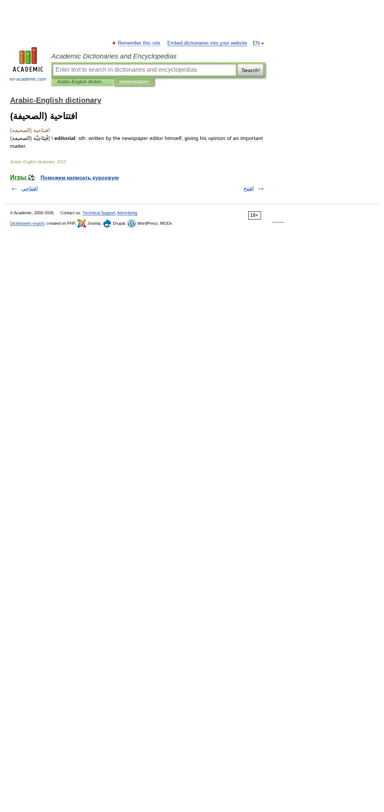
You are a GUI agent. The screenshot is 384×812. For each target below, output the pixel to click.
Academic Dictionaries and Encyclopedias (114, 56)
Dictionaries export (27, 223)
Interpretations (133, 81)
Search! (251, 70)
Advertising (127, 213)
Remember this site (139, 43)
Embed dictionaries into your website (207, 43)
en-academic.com (28, 79)
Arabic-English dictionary (82, 81)
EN (256, 43)
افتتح (248, 188)
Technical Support (98, 213)
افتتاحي (29, 188)
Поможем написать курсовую (79, 177)
